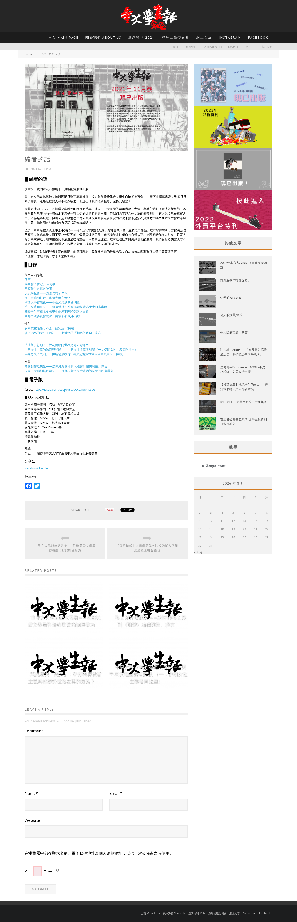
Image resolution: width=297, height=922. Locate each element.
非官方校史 (265, 46)
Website (32, 820)
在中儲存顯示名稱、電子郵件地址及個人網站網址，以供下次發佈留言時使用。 (99, 853)
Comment (34, 731)
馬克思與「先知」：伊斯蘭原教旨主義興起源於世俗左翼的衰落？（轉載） (75, 354)
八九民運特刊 (212, 46)
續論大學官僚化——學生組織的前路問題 (52, 302)
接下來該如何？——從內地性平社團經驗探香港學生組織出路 (66, 307)
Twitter (43, 468)
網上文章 (204, 37)
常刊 (175, 46)
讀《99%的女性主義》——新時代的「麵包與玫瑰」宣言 (63, 333)
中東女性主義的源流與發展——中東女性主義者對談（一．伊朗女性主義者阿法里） (81, 349)
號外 (248, 46)
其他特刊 (233, 46)
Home (28, 54)
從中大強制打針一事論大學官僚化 (47, 298)
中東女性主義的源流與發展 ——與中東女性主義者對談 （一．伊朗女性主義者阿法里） (148, 674)
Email (115, 793)
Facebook (258, 37)
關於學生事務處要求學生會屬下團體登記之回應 (56, 311)
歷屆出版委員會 (175, 37)
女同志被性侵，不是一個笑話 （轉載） (51, 328)
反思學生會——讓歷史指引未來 (46, 293)
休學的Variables (230, 298)
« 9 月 (198, 552)
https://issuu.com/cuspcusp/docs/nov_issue (64, 389)
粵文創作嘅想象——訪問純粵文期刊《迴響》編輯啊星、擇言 (66, 366)
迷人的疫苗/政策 (231, 315)
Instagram (230, 37)
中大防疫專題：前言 (234, 332)
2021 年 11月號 (41, 169)
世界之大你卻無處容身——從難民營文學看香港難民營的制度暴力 (69, 371)
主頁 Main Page (63, 37)
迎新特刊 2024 (141, 37)
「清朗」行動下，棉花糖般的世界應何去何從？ (56, 345)
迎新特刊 (191, 46)
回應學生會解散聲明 (38, 289)
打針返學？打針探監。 (235, 280)
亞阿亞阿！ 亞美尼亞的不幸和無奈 (243, 402)
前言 (28, 279)
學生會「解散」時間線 (40, 284)
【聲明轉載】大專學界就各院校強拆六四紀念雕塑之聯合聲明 (147, 548)
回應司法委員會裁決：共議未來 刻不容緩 (52, 316)
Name (31, 793)
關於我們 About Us (103, 37)
